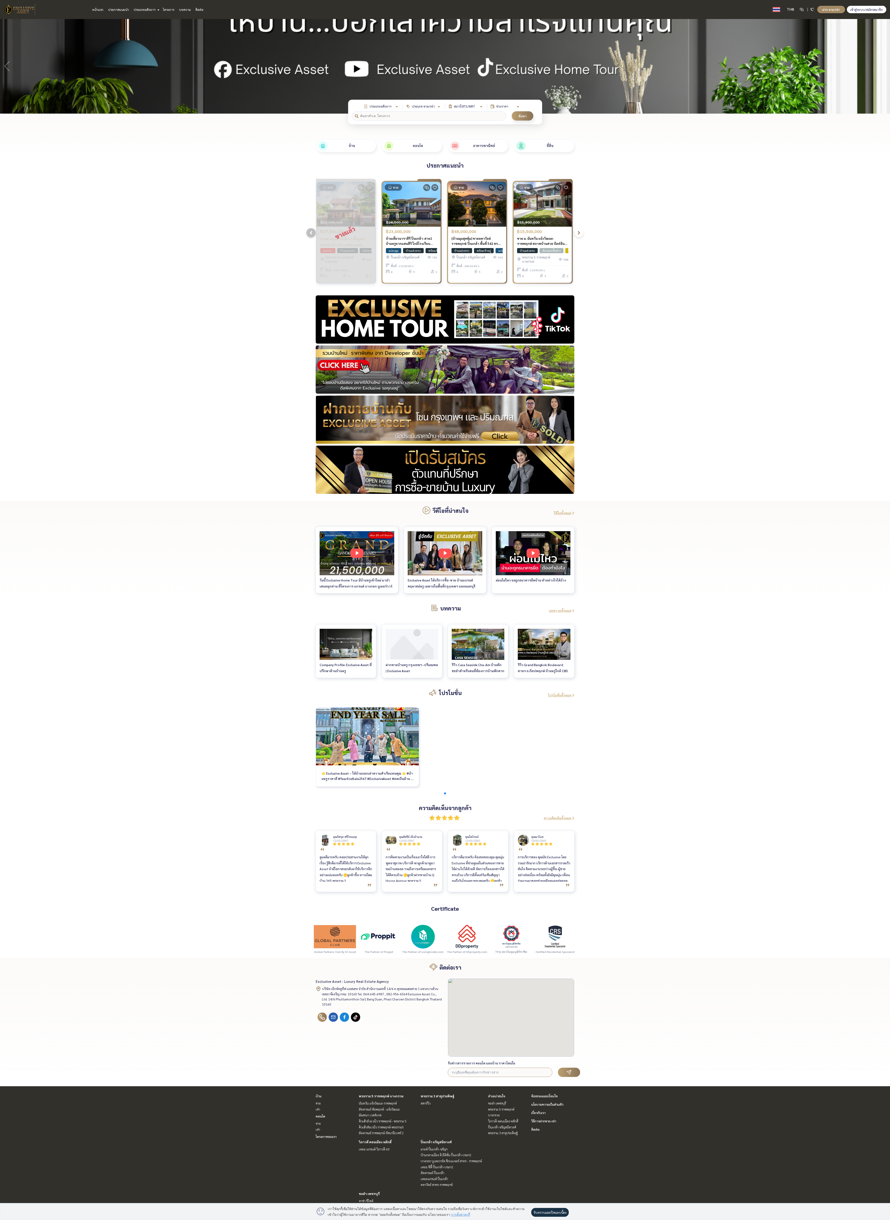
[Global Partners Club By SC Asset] (335, 936)
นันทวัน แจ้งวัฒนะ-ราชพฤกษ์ (378, 1103)
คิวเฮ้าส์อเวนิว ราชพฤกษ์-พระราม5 (381, 1127)
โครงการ (168, 9)
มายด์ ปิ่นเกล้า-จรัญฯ (434, 1149)
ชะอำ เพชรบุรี (369, 1193)
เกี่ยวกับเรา (538, 1113)
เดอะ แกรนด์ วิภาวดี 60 (374, 1149)
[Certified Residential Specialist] (555, 936)
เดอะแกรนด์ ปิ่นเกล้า (434, 1179)
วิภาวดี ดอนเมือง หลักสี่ (375, 1142)
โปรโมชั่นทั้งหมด (559, 695)
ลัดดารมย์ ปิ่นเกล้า (432, 1173)
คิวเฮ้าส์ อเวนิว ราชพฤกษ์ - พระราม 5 (383, 1121)
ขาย (318, 1103)
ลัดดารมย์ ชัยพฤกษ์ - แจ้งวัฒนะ (379, 1109)
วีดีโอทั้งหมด (562, 513)
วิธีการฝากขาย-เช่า (543, 1121)
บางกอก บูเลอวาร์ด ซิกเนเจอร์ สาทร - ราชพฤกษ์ (451, 1161)
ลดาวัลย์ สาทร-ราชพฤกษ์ (437, 1184)
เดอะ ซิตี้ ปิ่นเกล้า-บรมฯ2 (437, 1167)
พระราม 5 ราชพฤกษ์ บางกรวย (381, 1096)
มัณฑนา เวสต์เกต (370, 1115)
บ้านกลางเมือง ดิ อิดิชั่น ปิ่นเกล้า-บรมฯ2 (446, 1155)
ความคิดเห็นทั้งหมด (557, 818)
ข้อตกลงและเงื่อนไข (544, 1096)
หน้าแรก (97, 9)
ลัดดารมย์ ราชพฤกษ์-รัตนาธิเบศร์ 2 (381, 1133)
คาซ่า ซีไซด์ (366, 1201)
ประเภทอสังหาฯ (145, 9)
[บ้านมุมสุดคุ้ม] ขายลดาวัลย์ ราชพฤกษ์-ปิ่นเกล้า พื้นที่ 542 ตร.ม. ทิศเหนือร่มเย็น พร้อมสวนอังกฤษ (476, 241)
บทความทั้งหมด (560, 610)
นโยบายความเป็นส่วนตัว (547, 1104)
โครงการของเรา (326, 1136)
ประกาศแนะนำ (118, 9)
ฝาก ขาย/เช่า (831, 9)
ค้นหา (522, 116)
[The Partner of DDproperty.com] (467, 936)
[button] (883, 66)
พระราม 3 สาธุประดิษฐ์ (437, 1096)
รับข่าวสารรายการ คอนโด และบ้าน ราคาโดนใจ (481, 1063)
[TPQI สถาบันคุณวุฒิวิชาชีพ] (511, 936)
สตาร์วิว (426, 1103)
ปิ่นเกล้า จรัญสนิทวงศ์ (436, 1142)
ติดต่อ (199, 9)
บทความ (185, 9)
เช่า (318, 1109)
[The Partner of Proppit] (379, 936)
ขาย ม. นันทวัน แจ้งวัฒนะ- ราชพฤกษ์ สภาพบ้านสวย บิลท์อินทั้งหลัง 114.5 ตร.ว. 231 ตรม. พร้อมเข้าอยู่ (541, 241)
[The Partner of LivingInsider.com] (423, 936)
